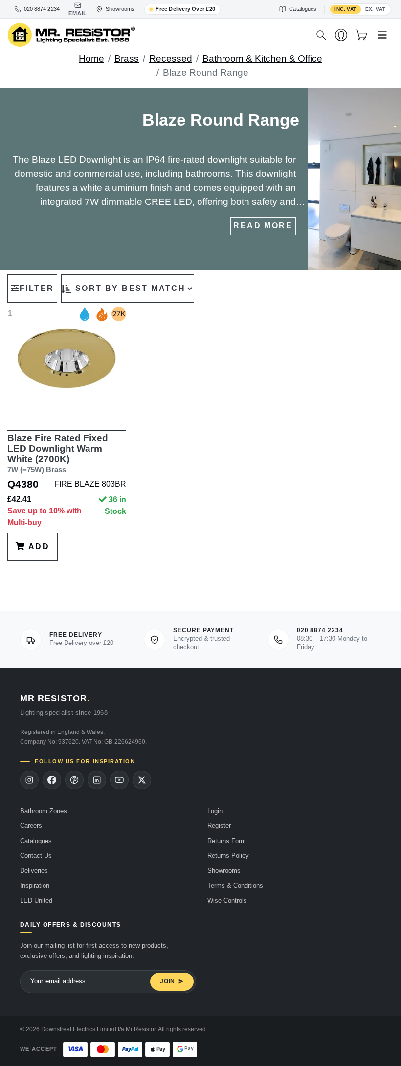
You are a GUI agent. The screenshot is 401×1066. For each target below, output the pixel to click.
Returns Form (226, 840)
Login (215, 811)
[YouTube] (119, 780)
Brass (126, 58)
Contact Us (36, 855)
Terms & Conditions (235, 885)
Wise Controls (227, 900)
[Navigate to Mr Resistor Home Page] (155, 35)
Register (219, 825)
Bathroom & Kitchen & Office (262, 58)
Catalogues (36, 840)
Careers (31, 825)
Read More (262, 226)
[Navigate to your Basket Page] (361, 35)
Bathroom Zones (43, 811)
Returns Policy (228, 855)
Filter (37, 288)
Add (37, 546)
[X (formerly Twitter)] (142, 780)
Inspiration (34, 885)
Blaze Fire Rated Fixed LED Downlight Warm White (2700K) (57, 453)
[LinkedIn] (97, 780)
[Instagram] (29, 780)
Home (91, 58)
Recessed (170, 58)
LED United (36, 900)
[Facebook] (52, 780)
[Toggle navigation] (382, 35)
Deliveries (34, 870)
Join (167, 981)
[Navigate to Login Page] (341, 35)
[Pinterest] (74, 780)
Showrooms (224, 870)
